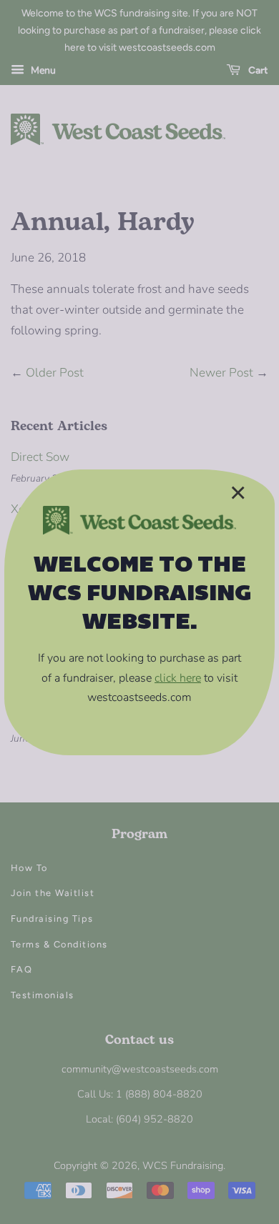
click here (178, 678)
